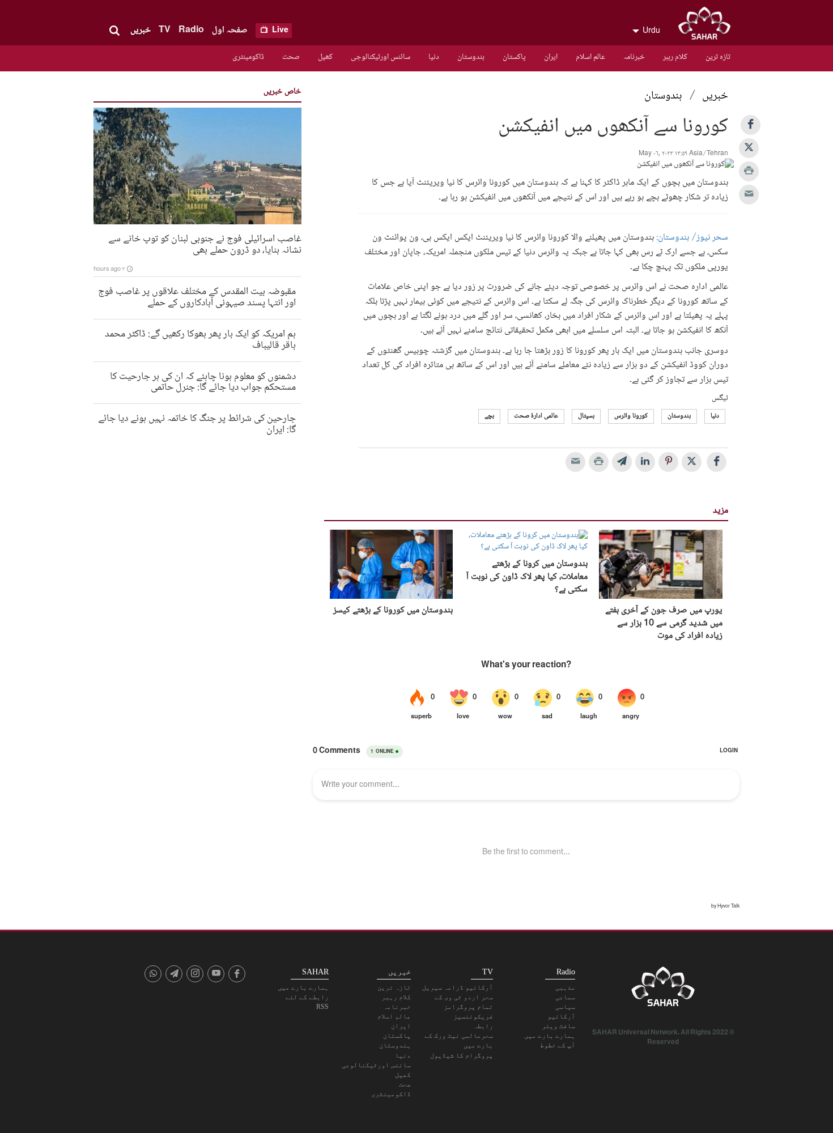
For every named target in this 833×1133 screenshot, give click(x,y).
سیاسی (565, 1007)
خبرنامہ (634, 57)
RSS (322, 1007)
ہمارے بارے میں (549, 1036)
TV (165, 30)
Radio (191, 30)
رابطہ (483, 1026)
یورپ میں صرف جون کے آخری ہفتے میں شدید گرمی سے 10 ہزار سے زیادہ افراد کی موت (663, 623)
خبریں (140, 30)
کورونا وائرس (631, 416)
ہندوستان (470, 57)
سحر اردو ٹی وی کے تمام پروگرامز (464, 1002)
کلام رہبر (675, 57)
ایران (551, 57)
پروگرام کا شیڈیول (461, 1055)
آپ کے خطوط (557, 1045)
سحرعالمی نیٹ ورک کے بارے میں (458, 1040)
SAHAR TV (663, 989)
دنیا (433, 57)
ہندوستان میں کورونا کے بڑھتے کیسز (393, 610)
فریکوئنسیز (473, 1016)
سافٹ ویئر (558, 1026)
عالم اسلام (590, 57)
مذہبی (565, 987)
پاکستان (514, 57)
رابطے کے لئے (307, 997)
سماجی (565, 997)
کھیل (325, 57)
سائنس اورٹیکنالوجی (380, 57)
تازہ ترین (718, 57)
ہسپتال (586, 416)
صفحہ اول (230, 30)
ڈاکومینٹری (248, 57)
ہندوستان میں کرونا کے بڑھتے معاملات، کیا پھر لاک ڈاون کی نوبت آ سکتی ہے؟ (527, 577)
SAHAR (708, 25)
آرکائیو (561, 1016)
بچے (489, 416)
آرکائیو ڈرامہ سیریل (457, 987)
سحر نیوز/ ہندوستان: (692, 237)
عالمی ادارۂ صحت (536, 416)
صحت (291, 57)
